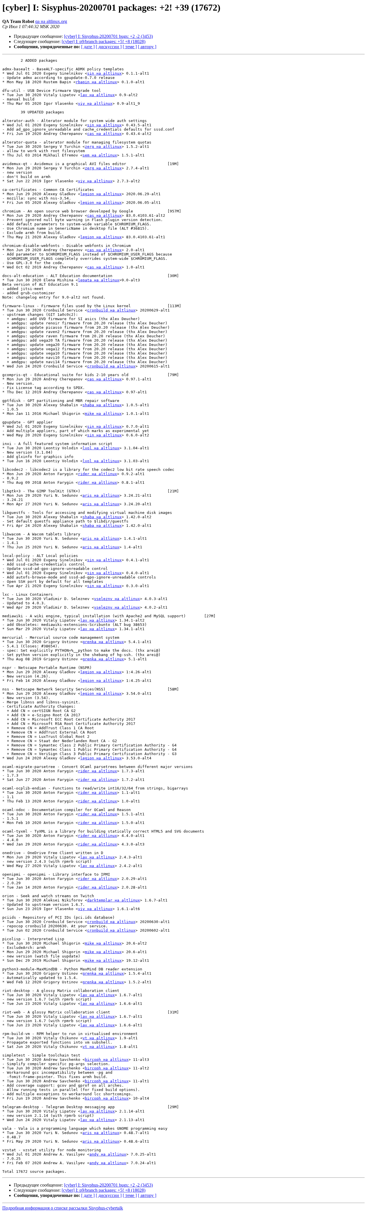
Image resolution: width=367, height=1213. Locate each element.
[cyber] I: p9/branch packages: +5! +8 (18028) (103, 41)
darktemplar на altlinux (113, 900)
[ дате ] (88, 46)
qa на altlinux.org (51, 21)
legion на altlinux (101, 194)
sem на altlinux (100, 155)
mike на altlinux (103, 413)
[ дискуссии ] (109, 46)
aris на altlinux (101, 495)
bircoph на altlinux (106, 1059)
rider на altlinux (97, 474)
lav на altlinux (97, 95)
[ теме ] (130, 46)
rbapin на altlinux (96, 82)
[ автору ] (147, 46)
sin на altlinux (104, 73)
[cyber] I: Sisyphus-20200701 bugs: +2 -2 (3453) (108, 36)
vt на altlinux (99, 1038)
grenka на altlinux (103, 642)
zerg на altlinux (103, 146)
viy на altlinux (95, 103)
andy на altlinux (107, 1154)
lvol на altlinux (101, 448)
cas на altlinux (104, 133)
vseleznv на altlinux (117, 599)
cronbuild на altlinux (111, 310)
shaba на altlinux (102, 405)
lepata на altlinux (98, 280)
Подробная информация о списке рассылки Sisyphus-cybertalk (62, 1208)
